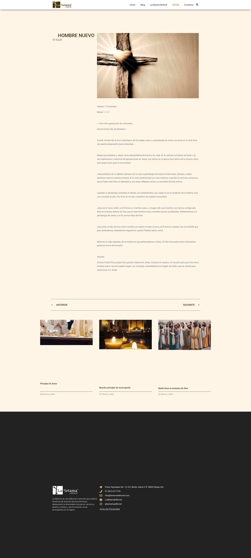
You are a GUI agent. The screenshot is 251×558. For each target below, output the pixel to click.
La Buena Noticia (158, 5)
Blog (142, 5)
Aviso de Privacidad (110, 509)
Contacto (188, 5)
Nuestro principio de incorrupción (114, 387)
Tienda (175, 5)
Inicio (132, 5)
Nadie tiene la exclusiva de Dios (173, 388)
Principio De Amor (48, 383)
